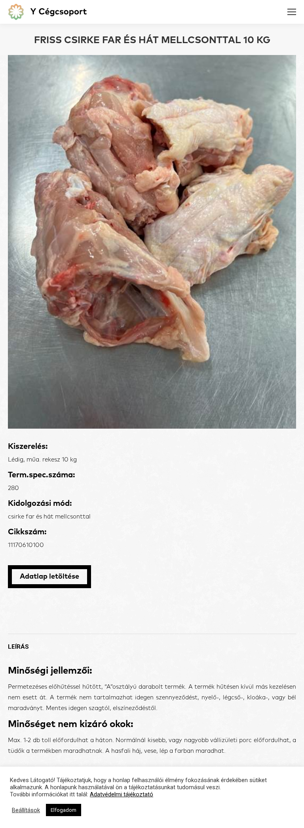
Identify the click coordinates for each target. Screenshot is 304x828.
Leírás (18, 646)
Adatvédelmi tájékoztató (121, 794)
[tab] (152, 643)
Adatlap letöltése (49, 576)
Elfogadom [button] (63, 810)
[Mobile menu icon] (291, 12)
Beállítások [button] (26, 810)
